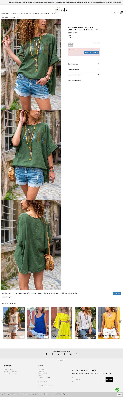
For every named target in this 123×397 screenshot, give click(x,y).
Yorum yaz (117, 293)
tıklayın (64, 394)
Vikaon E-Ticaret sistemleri (97, 392)
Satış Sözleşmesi (10, 371)
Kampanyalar (43, 369)
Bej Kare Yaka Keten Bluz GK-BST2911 (12, 335)
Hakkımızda (8, 369)
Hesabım (41, 371)
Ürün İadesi (42, 373)
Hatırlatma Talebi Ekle (91, 52)
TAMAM (119, 394)
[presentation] (3, 322)
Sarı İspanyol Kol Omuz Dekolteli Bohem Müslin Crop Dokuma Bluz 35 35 (61, 335)
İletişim (41, 375)
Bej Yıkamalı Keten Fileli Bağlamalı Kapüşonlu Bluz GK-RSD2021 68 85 (84, 335)
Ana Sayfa (5, 17)
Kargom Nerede (44, 377)
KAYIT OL (109, 379)
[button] (84, 63)
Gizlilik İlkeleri (10, 373)
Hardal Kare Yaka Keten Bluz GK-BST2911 (108, 335)
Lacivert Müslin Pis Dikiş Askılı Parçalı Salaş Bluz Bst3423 (37, 335)
